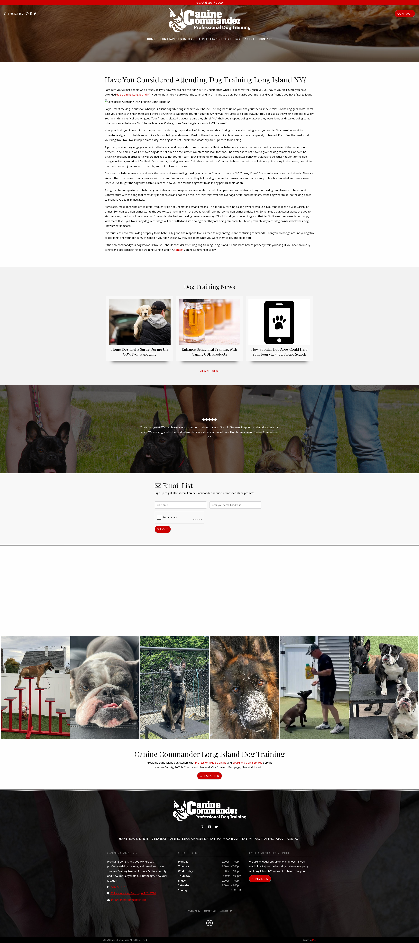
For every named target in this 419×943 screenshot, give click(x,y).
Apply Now (260, 879)
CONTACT (404, 13)
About (249, 38)
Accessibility (226, 910)
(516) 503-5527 (15, 13)
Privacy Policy (194, 910)
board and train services (247, 762)
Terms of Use (210, 910)
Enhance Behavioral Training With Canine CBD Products (209, 352)
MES (314, 940)
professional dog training (211, 762)
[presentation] (179, 517)
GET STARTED (209, 776)
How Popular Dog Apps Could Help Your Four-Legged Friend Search (279, 352)
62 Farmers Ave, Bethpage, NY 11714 (133, 893)
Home (151, 38)
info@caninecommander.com (128, 900)
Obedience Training (166, 838)
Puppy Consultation (232, 838)
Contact (265, 38)
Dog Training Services (176, 38)
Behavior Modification (198, 838)
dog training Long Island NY (133, 94)
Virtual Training (261, 838)
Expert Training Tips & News (219, 38)
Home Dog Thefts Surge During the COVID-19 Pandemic (139, 352)
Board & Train (139, 838)
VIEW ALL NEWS (209, 371)
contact (178, 250)
